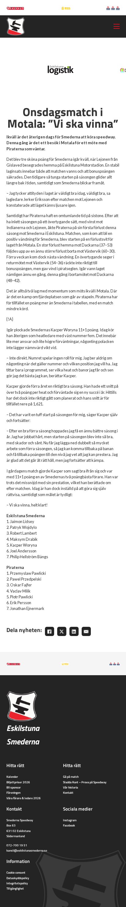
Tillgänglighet (15, 888)
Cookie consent (15, 872)
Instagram (69, 820)
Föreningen (13, 792)
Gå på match (71, 776)
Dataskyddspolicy (17, 877)
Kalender (12, 776)
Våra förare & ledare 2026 (23, 798)
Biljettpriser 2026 (18, 782)
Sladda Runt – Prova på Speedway (84, 782)
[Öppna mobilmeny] (116, 26)
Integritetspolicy (17, 883)
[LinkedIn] (74, 631)
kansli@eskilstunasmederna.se (26, 850)
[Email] (86, 631)
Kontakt (68, 792)
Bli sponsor (13, 787)
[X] (61, 631)
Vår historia (70, 787)
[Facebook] (49, 631)
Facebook (69, 825)
